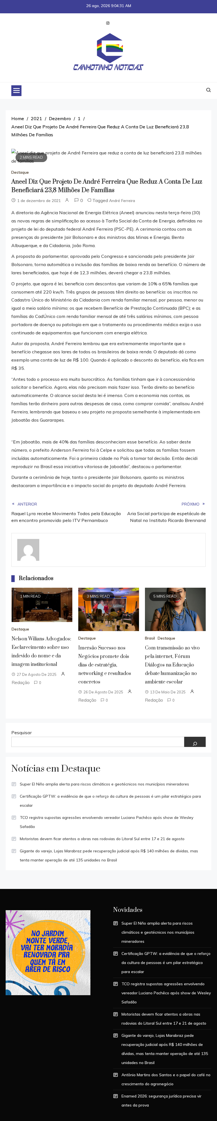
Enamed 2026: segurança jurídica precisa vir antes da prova (161, 1101)
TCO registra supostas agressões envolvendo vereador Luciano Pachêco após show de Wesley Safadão (106, 822)
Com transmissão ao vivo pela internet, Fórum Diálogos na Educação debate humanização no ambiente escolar (172, 665)
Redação (21, 682)
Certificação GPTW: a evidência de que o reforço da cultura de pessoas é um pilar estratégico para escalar (110, 801)
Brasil (150, 638)
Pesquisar (21, 732)
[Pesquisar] (195, 742)
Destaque (20, 172)
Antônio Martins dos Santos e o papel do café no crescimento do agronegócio (166, 1079)
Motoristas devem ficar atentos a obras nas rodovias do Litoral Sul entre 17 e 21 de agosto (102, 838)
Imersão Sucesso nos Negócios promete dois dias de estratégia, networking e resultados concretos (104, 665)
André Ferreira (122, 200)
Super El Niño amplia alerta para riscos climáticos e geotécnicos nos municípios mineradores (104, 784)
